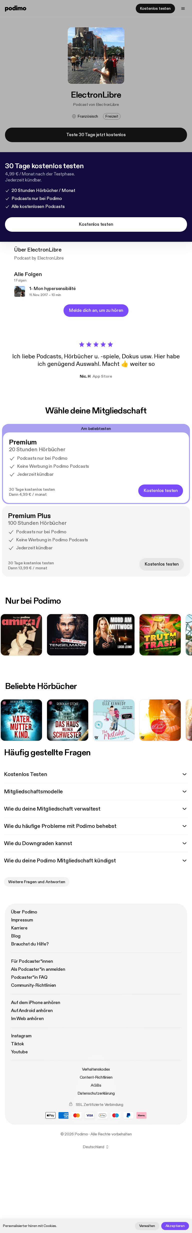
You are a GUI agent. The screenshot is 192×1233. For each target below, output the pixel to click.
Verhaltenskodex (96, 1069)
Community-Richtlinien (33, 985)
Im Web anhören (27, 1019)
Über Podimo (24, 912)
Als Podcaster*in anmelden (38, 969)
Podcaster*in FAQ (29, 977)
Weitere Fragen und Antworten (36, 881)
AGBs (96, 1085)
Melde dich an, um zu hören (96, 310)
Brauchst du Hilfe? (30, 944)
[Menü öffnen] (183, 9)
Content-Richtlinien (96, 1077)
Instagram (21, 1036)
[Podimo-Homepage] (15, 8)
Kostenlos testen (155, 8)
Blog (15, 936)
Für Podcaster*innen (32, 961)
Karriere (19, 928)
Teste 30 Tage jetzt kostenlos (96, 135)
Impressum (22, 920)
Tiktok (17, 1044)
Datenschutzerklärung (96, 1093)
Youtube (19, 1052)
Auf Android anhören (32, 1011)
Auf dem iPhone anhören (35, 1003)
